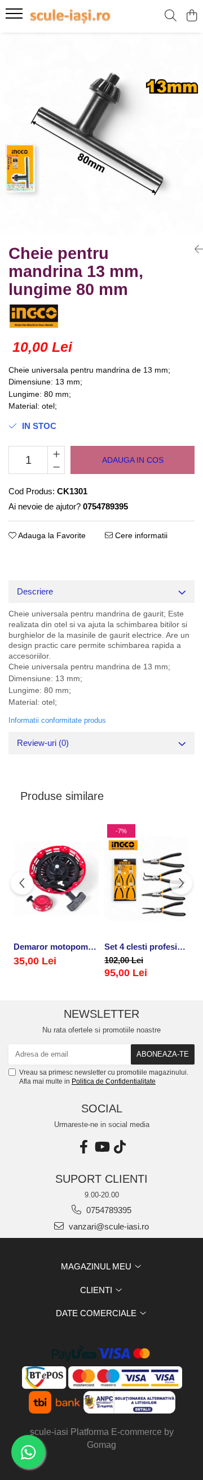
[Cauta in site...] (170, 16)
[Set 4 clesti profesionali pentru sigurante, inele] (146, 878)
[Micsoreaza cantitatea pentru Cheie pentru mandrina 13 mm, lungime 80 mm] (56, 466)
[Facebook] (83, 1147)
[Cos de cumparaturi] (191, 16)
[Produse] (15, 16)
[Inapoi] (194, 249)
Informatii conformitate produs (57, 720)
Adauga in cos (133, 459)
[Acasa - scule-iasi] (70, 16)
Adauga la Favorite (51, 535)
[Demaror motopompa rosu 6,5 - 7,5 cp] (56, 878)
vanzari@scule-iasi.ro (108, 1226)
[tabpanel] (101, 134)
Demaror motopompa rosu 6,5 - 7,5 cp (56, 946)
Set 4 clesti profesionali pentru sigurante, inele (146, 946)
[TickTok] (119, 1147)
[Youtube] (101, 1147)
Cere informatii (140, 535)
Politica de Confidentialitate (114, 1081)
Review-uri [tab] (43, 743)
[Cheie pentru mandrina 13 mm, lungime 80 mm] (101, 134)
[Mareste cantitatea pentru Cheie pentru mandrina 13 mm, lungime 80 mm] (56, 453)
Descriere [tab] (35, 591)
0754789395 (107, 1210)
